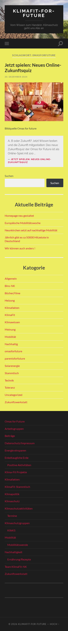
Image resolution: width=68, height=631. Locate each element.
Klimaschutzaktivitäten (19, 508)
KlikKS (11, 530)
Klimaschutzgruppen (17, 523)
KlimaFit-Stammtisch (17, 486)
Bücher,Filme (12, 293)
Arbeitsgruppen (14, 428)
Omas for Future (15, 421)
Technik (9, 380)
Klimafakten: (12, 479)
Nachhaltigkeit (13, 552)
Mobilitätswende (17, 544)
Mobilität (10, 336)
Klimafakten (12, 307)
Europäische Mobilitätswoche (22, 223)
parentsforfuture (15, 358)
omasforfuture (13, 351)
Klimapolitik (12, 494)
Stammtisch (12, 373)
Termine (12, 515)
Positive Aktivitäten (19, 465)
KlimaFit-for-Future (34, 13)
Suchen (9, 175)
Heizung (10, 300)
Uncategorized (13, 394)
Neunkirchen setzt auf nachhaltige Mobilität (31, 230)
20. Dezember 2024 (16, 76)
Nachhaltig (11, 344)
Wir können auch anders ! (20, 248)
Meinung (10, 329)
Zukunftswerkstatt (16, 402)
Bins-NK (10, 285)
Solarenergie (12, 365)
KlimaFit (10, 314)
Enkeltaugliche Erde (16, 457)
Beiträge (10, 435)
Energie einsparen (15, 450)
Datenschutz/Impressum (20, 443)
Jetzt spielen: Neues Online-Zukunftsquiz (33, 67)
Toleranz (10, 387)
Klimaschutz (12, 501)
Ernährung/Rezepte (19, 559)
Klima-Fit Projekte (16, 472)
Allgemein (11, 278)
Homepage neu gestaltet (19, 215)
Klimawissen (12, 322)
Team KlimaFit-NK (16, 566)
